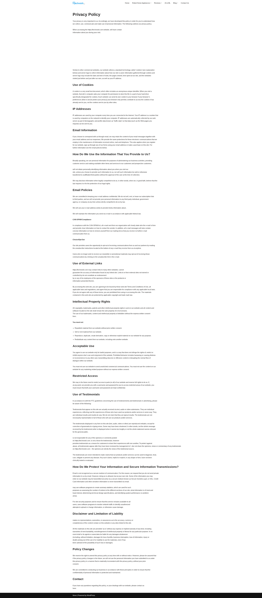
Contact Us (185, 3)
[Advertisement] (131, 51)
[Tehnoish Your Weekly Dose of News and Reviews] (79, 3)
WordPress (91, 595)
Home (127, 3)
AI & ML (167, 3)
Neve (75, 595)
